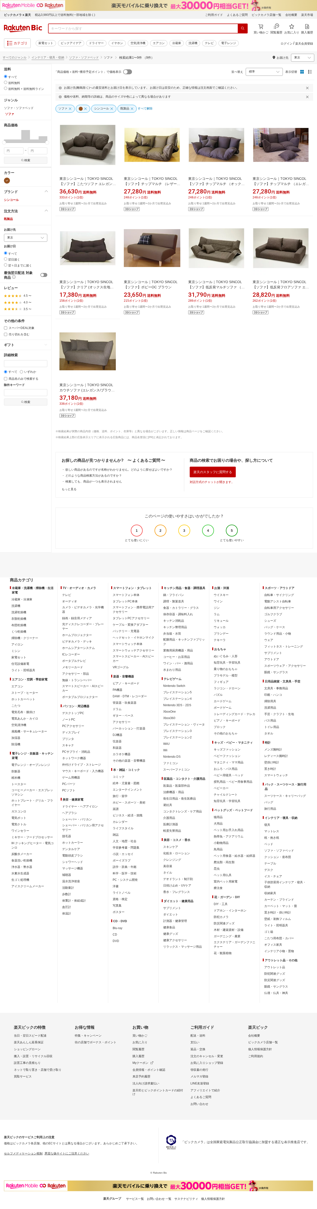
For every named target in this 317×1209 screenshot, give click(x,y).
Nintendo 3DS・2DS (177, 705)
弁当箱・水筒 (172, 633)
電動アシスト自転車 (277, 601)
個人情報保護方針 (260, 1049)
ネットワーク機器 (74, 758)
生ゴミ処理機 (20, 880)
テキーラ (220, 640)
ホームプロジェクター (77, 635)
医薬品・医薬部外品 (176, 785)
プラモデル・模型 (226, 675)
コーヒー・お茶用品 (176, 657)
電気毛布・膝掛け (23, 712)
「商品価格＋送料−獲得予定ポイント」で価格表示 (87, 72)
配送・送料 (197, 1035)
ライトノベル (122, 892)
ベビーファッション (227, 756)
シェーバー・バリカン (77, 819)
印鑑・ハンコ (273, 695)
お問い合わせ (199, 1104)
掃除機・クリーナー (24, 638)
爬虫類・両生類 (224, 862)
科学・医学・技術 (124, 873)
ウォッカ (220, 627)
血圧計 (66, 907)
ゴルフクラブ (273, 614)
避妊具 (167, 805)
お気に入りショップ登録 (206, 1063)
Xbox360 (169, 718)
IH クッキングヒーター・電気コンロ (32, 845)
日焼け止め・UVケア (177, 885)
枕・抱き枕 (271, 837)
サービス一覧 (135, 1199)
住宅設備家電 (20, 664)
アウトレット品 (274, 967)
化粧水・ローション (176, 853)
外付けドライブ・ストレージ (81, 764)
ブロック (220, 727)
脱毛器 (66, 836)
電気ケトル (18, 824)
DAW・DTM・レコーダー (130, 696)
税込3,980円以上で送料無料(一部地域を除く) (65, 15)
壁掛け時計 (271, 762)
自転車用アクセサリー (279, 608)
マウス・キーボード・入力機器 (83, 771)
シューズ (270, 620)
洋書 (116, 886)
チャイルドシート (226, 794)
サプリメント (172, 908)
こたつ (15, 705)
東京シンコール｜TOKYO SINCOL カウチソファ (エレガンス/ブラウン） (86, 390)
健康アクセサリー (175, 940)
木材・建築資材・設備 (228, 930)
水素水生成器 (20, 873)
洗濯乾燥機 (18, 612)
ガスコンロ (18, 811)
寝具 (267, 825)
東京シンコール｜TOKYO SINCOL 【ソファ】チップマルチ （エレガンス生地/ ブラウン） (281, 184)
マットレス (271, 831)
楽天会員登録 (304, 43)
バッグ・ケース (274, 627)
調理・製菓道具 (173, 601)
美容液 (167, 866)
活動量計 (68, 887)
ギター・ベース (123, 715)
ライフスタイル (123, 828)
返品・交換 (197, 1049)
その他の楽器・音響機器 (129, 760)
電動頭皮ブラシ (72, 855)
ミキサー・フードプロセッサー (32, 837)
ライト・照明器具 (23, 670)
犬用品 (218, 823)
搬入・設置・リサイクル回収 (33, 1056)
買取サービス (23, 1076)
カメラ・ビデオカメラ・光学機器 (83, 610)
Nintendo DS (172, 756)
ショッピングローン (27, 1049)
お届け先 (10, 229)
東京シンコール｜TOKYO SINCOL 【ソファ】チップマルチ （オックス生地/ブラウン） (216, 184)
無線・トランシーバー (77, 680)
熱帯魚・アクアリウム (228, 836)
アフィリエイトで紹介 (205, 1090)
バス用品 (270, 720)
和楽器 (117, 748)
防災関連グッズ (224, 923)
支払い (194, 1042)
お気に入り (139, 1042)
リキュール (221, 620)
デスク (268, 870)
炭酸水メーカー (21, 854)
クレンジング (172, 859)
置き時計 (270, 769)
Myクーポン (140, 1063)
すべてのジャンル (14, 57)
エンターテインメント (127, 789)
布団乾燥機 (18, 625)
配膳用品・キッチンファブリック (184, 642)
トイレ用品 (271, 727)
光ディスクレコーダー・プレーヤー (83, 626)
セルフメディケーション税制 (23, 1153)
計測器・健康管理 (175, 921)
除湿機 (15, 744)
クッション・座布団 (277, 857)
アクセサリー (122, 722)
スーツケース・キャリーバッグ (285, 796)
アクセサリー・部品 (75, 673)
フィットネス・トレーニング (283, 646)
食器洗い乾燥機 (21, 860)
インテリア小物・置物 (279, 951)
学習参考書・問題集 (126, 847)
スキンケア (170, 847)
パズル (218, 695)
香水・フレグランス (176, 892)
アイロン (17, 644)
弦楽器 (117, 741)
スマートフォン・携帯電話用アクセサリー (133, 610)
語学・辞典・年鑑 (124, 867)
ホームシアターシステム (78, 648)
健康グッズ (170, 934)
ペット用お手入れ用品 (228, 830)
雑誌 (116, 834)
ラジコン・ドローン (227, 688)
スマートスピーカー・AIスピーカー (83, 688)
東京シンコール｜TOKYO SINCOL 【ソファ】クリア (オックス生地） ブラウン (86, 287)
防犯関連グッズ (274, 973)
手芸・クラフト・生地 (279, 714)
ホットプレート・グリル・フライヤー (32, 803)
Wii (165, 750)
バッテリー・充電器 (126, 631)
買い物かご (139, 1035)
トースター (18, 784)
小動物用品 (221, 843)
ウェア (268, 640)
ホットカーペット (23, 699)
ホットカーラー (72, 842)
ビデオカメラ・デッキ (77, 641)
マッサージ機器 (72, 868)
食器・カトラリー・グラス (181, 608)
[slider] (4, 142)
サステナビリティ (186, 1199)
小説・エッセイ (123, 854)
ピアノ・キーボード (126, 683)
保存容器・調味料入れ (178, 614)
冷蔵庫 (176, 43)
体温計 (66, 913)
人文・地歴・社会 (124, 841)
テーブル (270, 863)
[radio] (5, 76)
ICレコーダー (71, 654)
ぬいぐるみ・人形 (226, 656)
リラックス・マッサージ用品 (182, 946)
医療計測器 (170, 824)
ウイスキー (221, 595)
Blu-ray (117, 928)
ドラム (117, 709)
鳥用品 (218, 849)
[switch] (43, 275)
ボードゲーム (223, 707)
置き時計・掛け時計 (277, 912)
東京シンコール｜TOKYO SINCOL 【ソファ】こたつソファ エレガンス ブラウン (87, 184)
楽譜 (116, 809)
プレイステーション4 (177, 698)
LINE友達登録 (199, 1083)
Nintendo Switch (174, 686)
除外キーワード (14, 385)
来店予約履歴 (141, 1076)
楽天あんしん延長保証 (29, 1042)
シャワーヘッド (72, 862)
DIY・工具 (221, 904)
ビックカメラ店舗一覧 (266, 15)
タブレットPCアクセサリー (131, 618)
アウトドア (271, 659)
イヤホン (117, 43)
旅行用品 (270, 808)
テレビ (209, 43)
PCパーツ (68, 784)
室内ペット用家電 (226, 881)
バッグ (268, 802)
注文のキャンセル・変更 (206, 1056)
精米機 (15, 777)
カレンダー (120, 822)
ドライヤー (96, 43)
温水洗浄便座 (71, 881)
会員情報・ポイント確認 (148, 1070)
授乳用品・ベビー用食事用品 (233, 781)
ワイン (218, 601)
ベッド (268, 844)
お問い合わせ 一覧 (159, 1199)
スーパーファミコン (176, 769)
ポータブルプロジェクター (80, 697)
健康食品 (169, 927)
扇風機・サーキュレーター (29, 731)
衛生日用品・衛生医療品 (179, 798)
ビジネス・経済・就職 (127, 815)
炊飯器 (15, 771)
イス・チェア (273, 876)
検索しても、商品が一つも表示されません (93, 481)
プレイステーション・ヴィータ (184, 724)
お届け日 (10, 246)
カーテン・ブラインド (279, 899)
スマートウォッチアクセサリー (133, 650)
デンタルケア (71, 849)
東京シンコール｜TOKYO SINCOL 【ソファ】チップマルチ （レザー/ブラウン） (151, 184)
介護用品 (169, 818)
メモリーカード (72, 667)
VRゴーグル (121, 667)
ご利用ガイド (214, 15)
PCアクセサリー (73, 726)
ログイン (286, 43)
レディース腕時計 (276, 756)
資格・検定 (120, 899)
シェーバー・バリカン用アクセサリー (83, 828)
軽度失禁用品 (172, 831)
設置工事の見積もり (27, 1063)
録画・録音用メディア (77, 618)
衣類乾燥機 (18, 618)
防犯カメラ (221, 917)
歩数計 (66, 894)
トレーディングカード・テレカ (234, 714)
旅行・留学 (120, 796)
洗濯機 (192, 43)
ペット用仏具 (223, 875)
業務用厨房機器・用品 (178, 650)
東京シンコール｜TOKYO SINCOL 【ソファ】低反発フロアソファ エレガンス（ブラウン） (281, 287)
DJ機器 (117, 735)
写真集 (117, 905)
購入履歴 (138, 1056)
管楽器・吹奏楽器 (124, 702)
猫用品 (218, 817)
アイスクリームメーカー (27, 886)
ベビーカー (221, 788)
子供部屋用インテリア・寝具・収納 (285, 884)
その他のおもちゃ (226, 733)
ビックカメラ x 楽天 (17, 15)
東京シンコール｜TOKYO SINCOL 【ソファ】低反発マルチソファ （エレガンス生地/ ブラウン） (216, 287)
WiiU (166, 744)
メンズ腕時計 (273, 749)
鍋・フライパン (173, 595)
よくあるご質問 (237, 15)
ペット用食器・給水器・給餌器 (234, 856)
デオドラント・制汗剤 (178, 879)
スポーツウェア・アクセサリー (285, 666)
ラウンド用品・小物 (277, 633)
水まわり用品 (172, 670)
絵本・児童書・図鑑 (126, 783)
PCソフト (68, 790)
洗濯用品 (270, 707)
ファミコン (170, 763)
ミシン (15, 651)
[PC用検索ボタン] (243, 28)
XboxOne (169, 711)
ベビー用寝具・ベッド (228, 775)
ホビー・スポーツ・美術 (129, 802)
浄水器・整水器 (21, 867)
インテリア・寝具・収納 (47, 57)
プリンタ (68, 739)
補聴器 (66, 875)
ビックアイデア (71, 43)
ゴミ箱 (268, 932)
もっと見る (69, 489)
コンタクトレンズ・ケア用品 (182, 811)
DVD (116, 941)
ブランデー (221, 633)
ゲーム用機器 (71, 777)
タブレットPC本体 (125, 601)
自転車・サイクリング (279, 595)
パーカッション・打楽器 (129, 728)
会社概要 (291, 15)
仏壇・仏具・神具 (276, 993)
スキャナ (68, 745)
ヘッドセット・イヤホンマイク (133, 637)
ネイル (167, 872)
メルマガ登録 (199, 1076)
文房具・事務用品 (276, 688)
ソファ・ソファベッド (84, 57)
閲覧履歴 (138, 1049)
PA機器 (117, 690)
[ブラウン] (7, 181)
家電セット (45, 43)
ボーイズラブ (122, 860)
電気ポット (18, 818)
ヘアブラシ (69, 813)
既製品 (8, 219)
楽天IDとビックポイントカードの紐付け (157, 1092)
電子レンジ (228, 43)
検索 (27, 160)
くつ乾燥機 (18, 631)
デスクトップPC (73, 713)
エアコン (159, 43)
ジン (217, 608)
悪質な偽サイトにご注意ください (67, 1153)
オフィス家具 (273, 944)
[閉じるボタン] (308, 88)
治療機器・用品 (173, 792)
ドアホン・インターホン (230, 910)
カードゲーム (223, 701)
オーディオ (69, 601)
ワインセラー (20, 831)
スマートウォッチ (276, 775)
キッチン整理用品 (175, 627)
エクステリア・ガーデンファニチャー (234, 944)
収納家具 (270, 893)
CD (115, 934)
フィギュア (221, 682)
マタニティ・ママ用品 (228, 762)
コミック (119, 777)
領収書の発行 (199, 1070)
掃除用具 (270, 701)
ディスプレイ (71, 732)
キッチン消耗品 (173, 620)
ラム (217, 614)
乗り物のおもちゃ (226, 669)
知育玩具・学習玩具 (227, 662)
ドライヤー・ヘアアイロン (80, 806)
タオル (268, 733)
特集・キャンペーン (88, 1035)
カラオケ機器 (122, 754)
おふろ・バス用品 (226, 769)
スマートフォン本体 (126, 595)
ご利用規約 (255, 1056)
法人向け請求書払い (145, 1083)
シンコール (11, 200)
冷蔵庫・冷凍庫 (21, 599)
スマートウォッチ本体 (127, 644)
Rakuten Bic (23, 28)
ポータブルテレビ (74, 661)
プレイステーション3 (177, 731)
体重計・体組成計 (74, 900)
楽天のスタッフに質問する (212, 472)
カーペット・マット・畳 (280, 906)
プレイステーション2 (177, 737)
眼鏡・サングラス (276, 672)
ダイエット (170, 914)
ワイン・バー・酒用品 (178, 663)
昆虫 (217, 868)
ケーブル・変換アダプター (130, 624)
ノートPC (68, 719)
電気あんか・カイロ (24, 718)
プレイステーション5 (177, 692)
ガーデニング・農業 (227, 936)
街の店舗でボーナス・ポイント (95, 1042)
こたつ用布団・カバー (279, 938)
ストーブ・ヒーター (24, 693)
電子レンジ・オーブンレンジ (30, 765)
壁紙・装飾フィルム (277, 919)
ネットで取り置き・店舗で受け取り (37, 1070)
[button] (8, 136)
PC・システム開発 (125, 880)
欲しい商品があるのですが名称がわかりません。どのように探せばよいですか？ (118, 469)
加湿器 (15, 738)
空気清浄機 (138, 43)
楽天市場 (307, 15)
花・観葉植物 (223, 953)
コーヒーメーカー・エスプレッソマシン (32, 792)
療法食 (218, 888)
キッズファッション (227, 749)
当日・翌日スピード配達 (30, 1035)
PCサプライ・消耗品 (76, 751)
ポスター (119, 912)
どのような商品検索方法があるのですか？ (93, 475)
